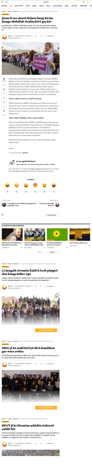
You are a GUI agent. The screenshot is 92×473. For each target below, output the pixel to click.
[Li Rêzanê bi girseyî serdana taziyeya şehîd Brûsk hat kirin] (34, 234)
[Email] (4, 102)
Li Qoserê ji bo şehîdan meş (78, 243)
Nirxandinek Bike (52, 215)
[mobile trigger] (3, 2)
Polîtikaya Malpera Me (36, 169)
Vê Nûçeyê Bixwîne (46, 330)
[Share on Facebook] (4, 85)
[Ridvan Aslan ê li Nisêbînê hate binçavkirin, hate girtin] (12, 234)
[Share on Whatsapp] (4, 93)
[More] (4, 115)
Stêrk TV (10, 36)
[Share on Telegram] (4, 98)
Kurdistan (5, 14)
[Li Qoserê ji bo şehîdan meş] (79, 234)
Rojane (4, 240)
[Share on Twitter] (4, 89)
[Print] (4, 111)
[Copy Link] (4, 106)
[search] (83, 2)
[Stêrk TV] (46, 2)
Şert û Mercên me (17, 171)
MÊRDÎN (25, 153)
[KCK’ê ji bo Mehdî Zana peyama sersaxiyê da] (57, 234)
